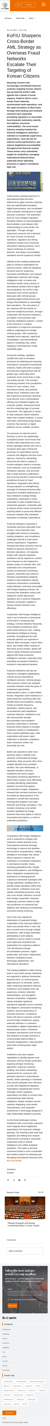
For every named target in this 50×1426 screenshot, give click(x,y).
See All (40, 1192)
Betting (21, 1399)
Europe (4, 1366)
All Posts (8, 18)
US (25, 1404)
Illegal (30, 1395)
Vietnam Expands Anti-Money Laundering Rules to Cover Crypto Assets (23, 1224)
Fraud (33, 1390)
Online (8, 1395)
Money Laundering (38, 1381)
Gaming (32, 1399)
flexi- (9, 1318)
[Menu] (44, 4)
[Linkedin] (3, 1418)
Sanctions (5, 1343)
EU (39, 1386)
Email (10, 1289)
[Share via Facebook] (8, 1180)
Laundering (22, 1381)
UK (17, 1404)
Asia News (6, 1370)
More (31, 18)
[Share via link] (25, 1180)
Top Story (10, 1172)
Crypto (43, 1390)
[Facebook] (5, 1418)
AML (7, 1386)
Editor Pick (20, 18)
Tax (3, 1352)
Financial (18, 1386)
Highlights (5, 1347)
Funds (4, 1357)
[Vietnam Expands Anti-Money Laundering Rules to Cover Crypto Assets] (25, 1208)
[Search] (18, 4)
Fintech (4, 1338)
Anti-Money (9, 1399)
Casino (8, 1404)
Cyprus (29, 1386)
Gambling (5, 1334)
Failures (22, 1390)
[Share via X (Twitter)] (14, 1180)
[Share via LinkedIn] (19, 1180)
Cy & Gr (5, 1361)
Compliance (11, 1169)
